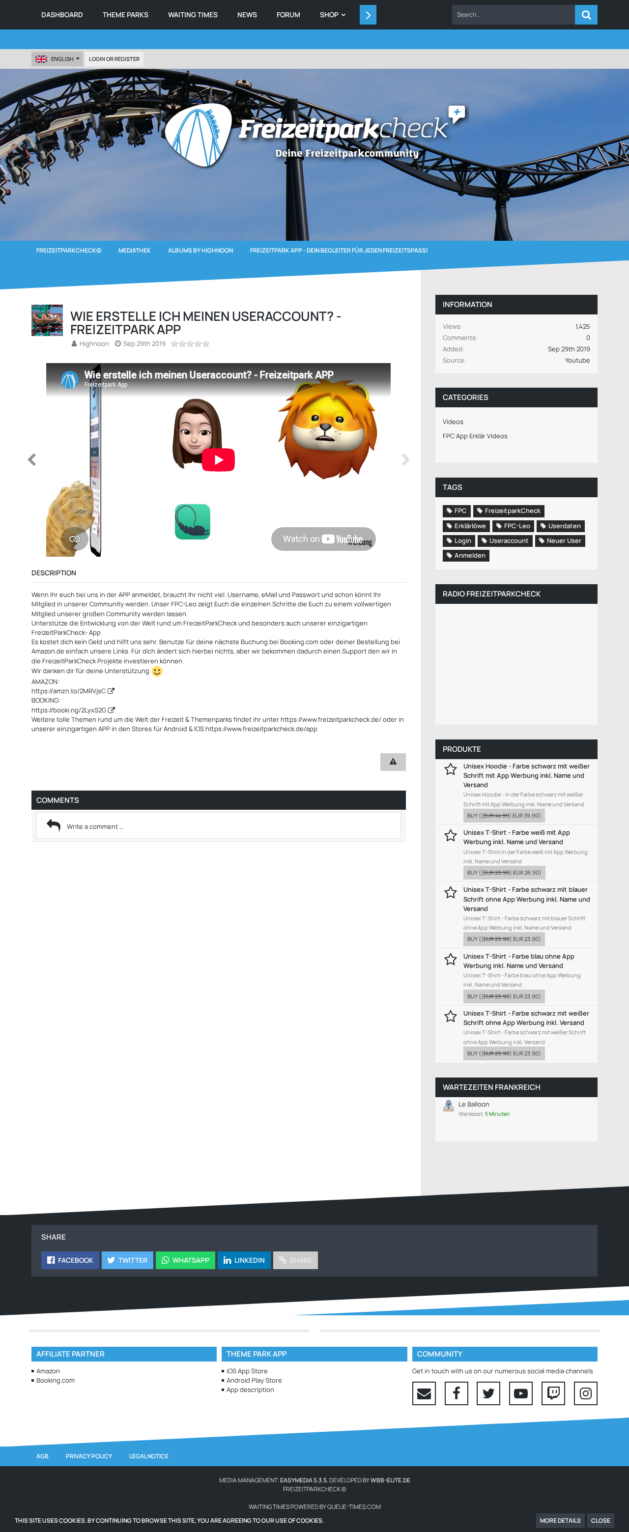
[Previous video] (31, 460)
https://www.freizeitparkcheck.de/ (331, 719)
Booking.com (55, 1380)
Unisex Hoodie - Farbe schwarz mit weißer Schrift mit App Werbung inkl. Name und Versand (526, 775)
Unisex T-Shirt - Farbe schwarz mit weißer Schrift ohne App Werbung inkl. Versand (526, 1018)
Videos (453, 421)
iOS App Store (247, 1370)
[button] (513, 15)
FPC (461, 510)
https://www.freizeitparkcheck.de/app (261, 728)
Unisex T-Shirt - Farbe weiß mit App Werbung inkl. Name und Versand (516, 837)
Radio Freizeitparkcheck (492, 594)
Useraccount (509, 540)
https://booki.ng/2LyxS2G (68, 710)
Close (600, 1520)
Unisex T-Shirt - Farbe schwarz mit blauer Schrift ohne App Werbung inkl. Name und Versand (526, 898)
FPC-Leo (517, 525)
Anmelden (470, 555)
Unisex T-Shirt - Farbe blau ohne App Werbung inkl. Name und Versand (518, 961)
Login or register (114, 58)
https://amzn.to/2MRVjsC (68, 690)
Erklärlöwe (470, 525)
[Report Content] (393, 761)
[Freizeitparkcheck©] (314, 135)
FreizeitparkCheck (513, 510)
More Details (560, 1520)
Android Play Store (254, 1380)
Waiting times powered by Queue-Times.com (315, 1507)
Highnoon (94, 343)
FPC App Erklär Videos (475, 435)
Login (463, 540)
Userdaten (564, 525)
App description (250, 1389)
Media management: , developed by (314, 1480)
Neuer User (564, 540)
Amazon (48, 1370)
